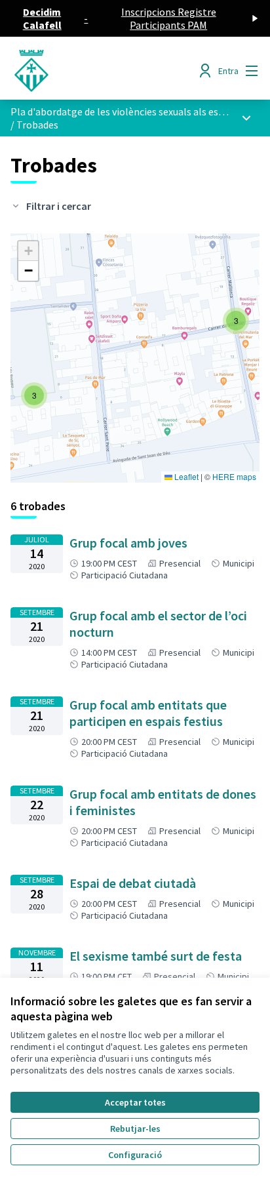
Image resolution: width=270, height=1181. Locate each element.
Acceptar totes (135, 1102)
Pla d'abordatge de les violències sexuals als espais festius (139, 111)
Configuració (135, 1155)
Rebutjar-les (135, 1128)
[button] (236, 321)
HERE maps (234, 476)
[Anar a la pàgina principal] (102, 71)
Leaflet (185, 476)
